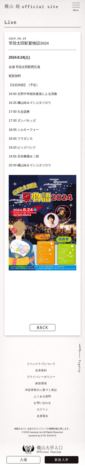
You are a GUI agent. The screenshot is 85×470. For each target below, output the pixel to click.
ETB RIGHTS (48, 435)
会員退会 (42, 416)
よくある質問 (42, 396)
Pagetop (79, 366)
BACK (42, 327)
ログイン (42, 409)
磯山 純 (31, 6)
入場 (23, 460)
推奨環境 (41, 383)
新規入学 (61, 460)
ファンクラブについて (41, 364)
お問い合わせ (42, 403)
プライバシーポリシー (41, 377)
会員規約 (41, 370)
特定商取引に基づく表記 (41, 390)
